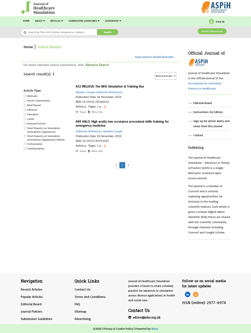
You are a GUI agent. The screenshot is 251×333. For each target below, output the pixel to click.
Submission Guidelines (83, 20)
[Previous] (116, 165)
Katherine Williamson (109, 92)
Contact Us (82, 289)
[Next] (128, 165)
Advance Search (97, 65)
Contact (198, 135)
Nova (155, 328)
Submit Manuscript (212, 31)
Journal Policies (31, 311)
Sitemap (80, 311)
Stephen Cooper (85, 92)
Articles (55, 20)
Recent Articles (31, 289)
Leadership (112, 20)
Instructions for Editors (208, 112)
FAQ (77, 304)
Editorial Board (202, 103)
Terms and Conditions (90, 297)
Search (107, 32)
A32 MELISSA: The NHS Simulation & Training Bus (110, 86)
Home (26, 20)
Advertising (83, 319)
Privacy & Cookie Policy (118, 328)
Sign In (220, 21)
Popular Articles (32, 297)
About (39, 20)
